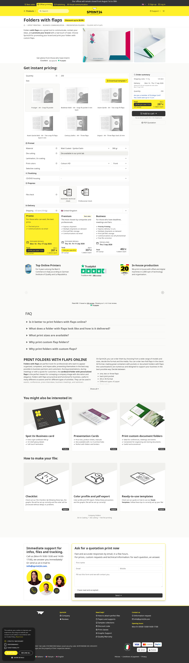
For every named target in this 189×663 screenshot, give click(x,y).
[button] (5, 641)
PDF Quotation (149, 122)
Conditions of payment (130, 657)
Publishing (60, 4)
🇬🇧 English (60, 657)
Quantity (30, 76)
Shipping (36, 210)
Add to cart (149, 113)
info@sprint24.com (36, 566)
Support (155, 11)
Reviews (65, 619)
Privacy (144, 657)
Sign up (153, 4)
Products (30, 11)
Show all (93, 389)
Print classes (103, 629)
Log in (162, 4)
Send (117, 595)
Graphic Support (105, 633)
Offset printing (45, 4)
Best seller (30, 4)
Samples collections (106, 622)
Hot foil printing (106, 518)
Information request (142, 615)
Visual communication (78, 4)
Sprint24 (94, 11)
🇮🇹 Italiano (39, 657)
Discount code (104, 626)
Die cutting (31, 153)
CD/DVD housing (33, 178)
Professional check (85, 201)
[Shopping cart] (163, 11)
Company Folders (94, 515)
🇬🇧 (143, 4)
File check (30, 194)
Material (29, 148)
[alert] (18, 644)
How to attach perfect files (109, 615)
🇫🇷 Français (49, 657)
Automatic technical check (68, 200)
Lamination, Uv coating (36, 158)
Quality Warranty (105, 636)
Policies (117, 657)
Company (65, 615)
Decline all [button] (25, 653)
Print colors (31, 163)
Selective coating (33, 168)
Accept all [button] (11, 653)
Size (28, 81)
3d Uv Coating (82, 518)
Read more (19, 637)
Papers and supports (106, 619)
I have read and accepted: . (88, 590)
